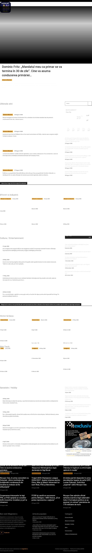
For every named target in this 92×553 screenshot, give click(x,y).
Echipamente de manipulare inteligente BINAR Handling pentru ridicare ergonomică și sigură (14, 205)
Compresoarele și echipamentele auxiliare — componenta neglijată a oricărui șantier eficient (14, 218)
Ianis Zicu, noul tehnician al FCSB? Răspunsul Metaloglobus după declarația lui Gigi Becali (29, 126)
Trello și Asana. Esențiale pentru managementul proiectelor (13, 367)
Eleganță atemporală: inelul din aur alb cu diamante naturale (29, 256)
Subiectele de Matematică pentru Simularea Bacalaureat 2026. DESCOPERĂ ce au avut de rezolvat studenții (44, 534)
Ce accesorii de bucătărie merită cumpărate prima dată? (13, 336)
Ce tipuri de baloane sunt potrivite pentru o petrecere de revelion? (76, 258)
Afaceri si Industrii (6, 198)
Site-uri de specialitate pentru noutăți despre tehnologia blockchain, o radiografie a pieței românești (13, 192)
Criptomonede (70, 455)
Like (90, 237)
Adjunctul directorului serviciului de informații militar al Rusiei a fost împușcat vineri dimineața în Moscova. (77, 397)
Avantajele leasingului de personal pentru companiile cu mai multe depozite (45, 193)
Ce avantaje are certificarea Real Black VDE (45, 354)
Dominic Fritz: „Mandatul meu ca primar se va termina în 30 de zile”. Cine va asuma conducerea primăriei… (32, 71)
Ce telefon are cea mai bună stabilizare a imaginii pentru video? (77, 354)
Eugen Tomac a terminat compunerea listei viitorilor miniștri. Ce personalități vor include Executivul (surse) (76, 388)
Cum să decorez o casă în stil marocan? (44, 325)
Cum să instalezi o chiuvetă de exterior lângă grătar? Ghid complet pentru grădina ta (44, 337)
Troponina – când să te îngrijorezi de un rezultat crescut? (28, 408)
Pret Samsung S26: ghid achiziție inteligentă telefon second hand (45, 344)
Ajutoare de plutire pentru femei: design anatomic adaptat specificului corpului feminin (28, 394)
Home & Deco (4, 320)
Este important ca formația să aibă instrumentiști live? (78, 272)
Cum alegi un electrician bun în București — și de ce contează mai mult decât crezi (45, 314)
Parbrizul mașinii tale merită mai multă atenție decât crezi (45, 204)
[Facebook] (1, 532)
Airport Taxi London (76, 450)
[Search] (90, 104)
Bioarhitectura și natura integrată (77, 366)
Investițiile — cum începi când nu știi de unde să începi (76, 204)
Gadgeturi (35, 348)
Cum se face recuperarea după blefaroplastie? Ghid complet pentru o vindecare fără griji (29, 436)
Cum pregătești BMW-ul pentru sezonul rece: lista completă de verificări (76, 218)
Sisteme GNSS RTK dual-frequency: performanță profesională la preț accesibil (75, 342)
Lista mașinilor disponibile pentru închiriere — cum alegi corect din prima (45, 218)
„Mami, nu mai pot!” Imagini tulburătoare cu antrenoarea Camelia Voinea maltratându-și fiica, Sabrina (45, 518)
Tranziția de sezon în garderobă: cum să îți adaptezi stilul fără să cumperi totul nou (31, 271)
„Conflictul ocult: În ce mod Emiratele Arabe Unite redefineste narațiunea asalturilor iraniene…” (78, 414)
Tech (2, 348)
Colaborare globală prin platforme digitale (45, 367)
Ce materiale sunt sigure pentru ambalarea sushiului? (76, 194)
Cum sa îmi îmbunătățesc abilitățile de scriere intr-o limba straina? (76, 245)
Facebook (6, 532)
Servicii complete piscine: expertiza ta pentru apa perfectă (77, 315)
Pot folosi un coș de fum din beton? (75, 325)
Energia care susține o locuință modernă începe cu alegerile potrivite (12, 314)
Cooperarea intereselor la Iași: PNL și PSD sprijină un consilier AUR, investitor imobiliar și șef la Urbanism (77, 148)
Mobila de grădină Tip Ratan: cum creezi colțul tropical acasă (14, 325)
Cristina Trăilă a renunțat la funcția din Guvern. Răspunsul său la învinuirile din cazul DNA (76, 172)
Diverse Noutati (7, 80)
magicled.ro (25, 549)
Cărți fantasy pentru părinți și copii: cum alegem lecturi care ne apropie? (77, 265)
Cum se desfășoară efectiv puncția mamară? (22, 421)
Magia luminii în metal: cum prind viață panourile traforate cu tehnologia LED (77, 337)
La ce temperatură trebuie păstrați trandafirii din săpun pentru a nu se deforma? (30, 287)
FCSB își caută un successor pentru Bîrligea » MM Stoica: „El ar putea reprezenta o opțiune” (78, 156)
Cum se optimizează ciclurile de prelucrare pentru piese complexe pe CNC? (14, 355)
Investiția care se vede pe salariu (17, 242)
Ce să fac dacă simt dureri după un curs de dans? (78, 252)
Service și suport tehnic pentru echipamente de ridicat (12, 344)
